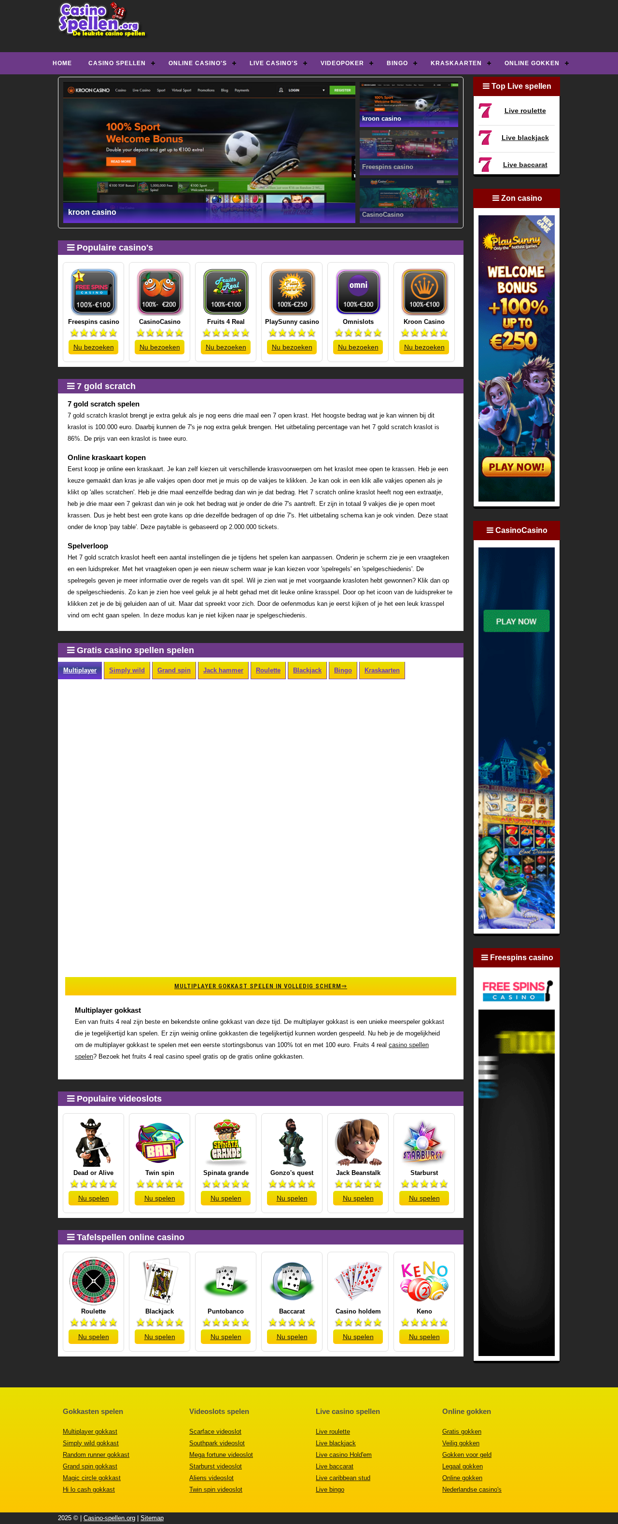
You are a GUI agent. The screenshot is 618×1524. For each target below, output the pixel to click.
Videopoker (342, 63)
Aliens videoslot (211, 1478)
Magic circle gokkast (92, 1478)
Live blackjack (525, 137)
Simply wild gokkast (91, 1443)
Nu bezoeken (93, 347)
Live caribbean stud (343, 1478)
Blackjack (307, 670)
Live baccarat (525, 164)
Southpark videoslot (217, 1443)
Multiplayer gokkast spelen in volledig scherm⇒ (260, 986)
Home (62, 63)
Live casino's (274, 63)
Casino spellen (117, 63)
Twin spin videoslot (215, 1489)
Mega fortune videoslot (221, 1454)
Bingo (397, 63)
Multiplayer (80, 670)
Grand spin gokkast (90, 1466)
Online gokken (532, 63)
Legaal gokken (462, 1466)
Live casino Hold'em (344, 1454)
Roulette (268, 670)
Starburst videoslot (215, 1466)
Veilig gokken (460, 1443)
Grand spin (174, 670)
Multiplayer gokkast (90, 1431)
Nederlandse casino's (472, 1489)
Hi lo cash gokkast (89, 1489)
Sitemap (152, 1518)
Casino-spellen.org (109, 1518)
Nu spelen (93, 1198)
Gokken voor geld (467, 1454)
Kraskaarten (456, 63)
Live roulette (525, 110)
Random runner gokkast (96, 1454)
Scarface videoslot (215, 1431)
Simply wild (127, 670)
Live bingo (330, 1489)
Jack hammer (223, 670)
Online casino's (198, 63)
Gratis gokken (461, 1431)
